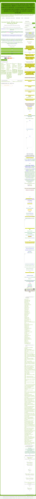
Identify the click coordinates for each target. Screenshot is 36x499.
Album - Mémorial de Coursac (29, 376)
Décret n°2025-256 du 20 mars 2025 (30, 398)
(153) (27, 308)
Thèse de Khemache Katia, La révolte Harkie (29, 435)
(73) (27, 313)
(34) (30, 322)
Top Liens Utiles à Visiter (28, 436)
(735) (27, 300)
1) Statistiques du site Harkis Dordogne (29, 348)
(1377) (26, 299)
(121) (27, 309)
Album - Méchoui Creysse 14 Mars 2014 (30, 375)
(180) (26, 306)
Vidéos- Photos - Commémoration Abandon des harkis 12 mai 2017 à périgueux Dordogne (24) (29, 443)
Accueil (3, 18)
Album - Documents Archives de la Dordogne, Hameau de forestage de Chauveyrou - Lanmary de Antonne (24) (30, 363)
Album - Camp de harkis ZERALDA (30, 354)
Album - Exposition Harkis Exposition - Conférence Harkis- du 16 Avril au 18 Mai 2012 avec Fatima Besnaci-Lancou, (30, 369)
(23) (27, 329)
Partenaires (18, 18)
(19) (27, 330)
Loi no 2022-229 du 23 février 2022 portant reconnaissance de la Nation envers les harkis (30, 415)
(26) (27, 327)
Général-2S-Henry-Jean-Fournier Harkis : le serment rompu (29, 399)
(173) (27, 307)
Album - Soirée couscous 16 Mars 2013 (29, 383)
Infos (22, 18)
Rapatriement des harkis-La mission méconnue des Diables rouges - (30, 431)
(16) (26, 334)
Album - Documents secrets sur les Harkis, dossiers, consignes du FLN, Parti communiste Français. (30, 366)
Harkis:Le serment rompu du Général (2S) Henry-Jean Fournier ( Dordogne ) (30, 404)
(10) (28, 342)
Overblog (32, 496)
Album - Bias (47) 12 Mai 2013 (29, 353)
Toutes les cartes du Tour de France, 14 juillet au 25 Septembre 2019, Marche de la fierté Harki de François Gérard (30, 438)
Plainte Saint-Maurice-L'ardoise (29, 427)
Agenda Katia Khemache (28, 349)
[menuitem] (3, 18)
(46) (27, 317)
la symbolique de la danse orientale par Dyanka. (30, 412)
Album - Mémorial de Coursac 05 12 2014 (30, 378)
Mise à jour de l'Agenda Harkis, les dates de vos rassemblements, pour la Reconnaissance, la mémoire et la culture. (30, 426)
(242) (27, 302)
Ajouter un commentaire (6, 85)
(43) (27, 318)
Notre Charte (26, 18)
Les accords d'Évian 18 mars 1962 (29, 413)
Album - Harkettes (27, 373)
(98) (27, 311)
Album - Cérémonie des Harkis (29, 358)
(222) (28, 304)
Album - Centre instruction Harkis (29, 355)
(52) (26, 316)
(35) (27, 320)
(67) (26, 314)
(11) (26, 340)
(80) (27, 312)
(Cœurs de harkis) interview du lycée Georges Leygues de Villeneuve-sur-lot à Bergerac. (30, 392)
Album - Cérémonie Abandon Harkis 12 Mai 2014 (30, 357)
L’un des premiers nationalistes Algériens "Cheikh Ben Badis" (29, 417)
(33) (27, 323)
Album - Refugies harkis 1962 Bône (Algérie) (30, 379)
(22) (27, 330)
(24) (28, 328)
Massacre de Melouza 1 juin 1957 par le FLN (29, 419)
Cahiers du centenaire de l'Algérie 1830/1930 (29, 389)
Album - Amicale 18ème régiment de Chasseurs (29, 351)
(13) (27, 337)
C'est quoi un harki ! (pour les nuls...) (29, 390)
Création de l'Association (10, 18)
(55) (26, 315)
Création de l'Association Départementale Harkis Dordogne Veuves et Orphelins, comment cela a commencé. (30, 396)
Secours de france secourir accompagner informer (28, 433)
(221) (26, 305)
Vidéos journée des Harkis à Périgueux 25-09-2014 (29, 441)
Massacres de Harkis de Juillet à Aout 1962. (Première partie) (29, 423)
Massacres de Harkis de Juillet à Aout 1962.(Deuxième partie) (29, 421)
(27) (27, 325)
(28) (29, 324)
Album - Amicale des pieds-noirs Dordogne (29, 352)
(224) (27, 303)
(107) (26, 310)
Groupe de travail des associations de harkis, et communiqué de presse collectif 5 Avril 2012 (30, 401)
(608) (27, 301)
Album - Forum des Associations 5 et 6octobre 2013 (29, 372)
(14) (26, 336)
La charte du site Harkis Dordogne (29, 406)
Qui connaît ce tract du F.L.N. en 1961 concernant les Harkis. (29, 429)
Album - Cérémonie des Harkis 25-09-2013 (30, 360)
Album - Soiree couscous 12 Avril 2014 (29, 381)
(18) (28, 331)
